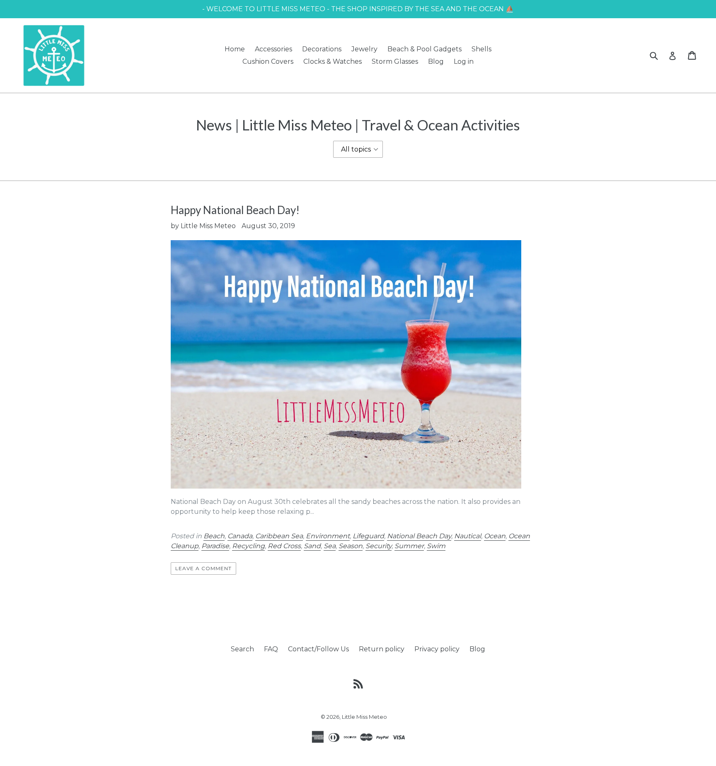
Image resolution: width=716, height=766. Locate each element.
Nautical (467, 536)
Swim (436, 546)
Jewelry (364, 49)
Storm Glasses (395, 61)
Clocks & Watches (332, 61)
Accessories (273, 49)
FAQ (271, 649)
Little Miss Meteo (364, 716)
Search (242, 649)
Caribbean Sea (279, 536)
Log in (464, 61)
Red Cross (284, 546)
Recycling (248, 546)
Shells (481, 49)
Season (351, 546)
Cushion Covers (267, 61)
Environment (328, 536)
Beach (214, 536)
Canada (239, 536)
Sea (330, 546)
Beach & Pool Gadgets (424, 49)
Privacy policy (437, 649)
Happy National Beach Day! (235, 210)
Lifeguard (368, 536)
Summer (409, 546)
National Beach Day (419, 536)
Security (378, 546)
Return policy (381, 649)
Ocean (495, 536)
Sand (312, 546)
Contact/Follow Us (318, 649)
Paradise (215, 546)
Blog (436, 61)
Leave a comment (203, 568)
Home (235, 49)
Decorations (321, 49)
